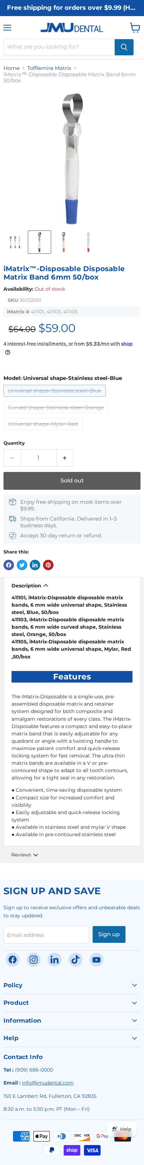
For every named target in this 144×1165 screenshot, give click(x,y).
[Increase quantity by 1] (65, 458)
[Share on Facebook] (8, 565)
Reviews (21, 855)
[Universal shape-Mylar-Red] (44, 431)
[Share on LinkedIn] (35, 565)
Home (11, 68)
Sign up (109, 934)
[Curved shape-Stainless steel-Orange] (56, 414)
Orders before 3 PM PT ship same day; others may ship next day (72, 15)
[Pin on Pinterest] (48, 565)
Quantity (14, 443)
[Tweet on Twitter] (22, 565)
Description (26, 585)
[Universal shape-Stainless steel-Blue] (55, 398)
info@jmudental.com (48, 1083)
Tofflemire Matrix (49, 68)
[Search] (124, 47)
